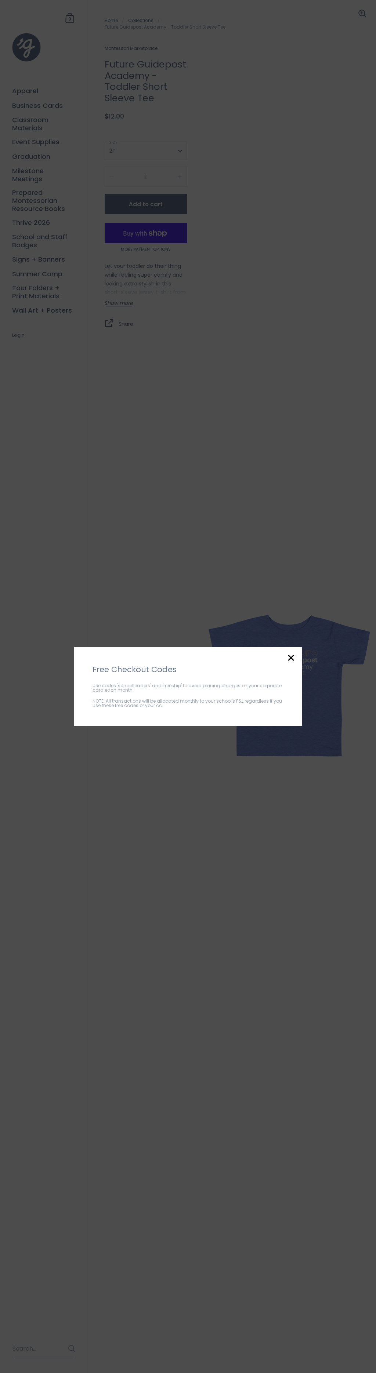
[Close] (291, 658)
